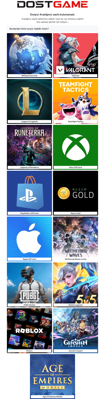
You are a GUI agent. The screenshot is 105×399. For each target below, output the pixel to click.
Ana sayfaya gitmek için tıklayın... (52, 22)
